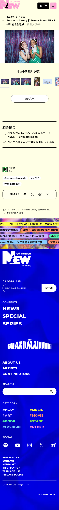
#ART (7, 415)
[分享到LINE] (25, 194)
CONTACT (8, 461)
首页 (4, 210)
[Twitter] (41, 446)
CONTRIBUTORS (17, 374)
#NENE (35, 178)
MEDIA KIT (9, 464)
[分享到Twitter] (32, 194)
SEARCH (8, 384)
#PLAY (8, 410)
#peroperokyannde (15, 178)
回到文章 (29, 98)
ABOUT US (12, 362)
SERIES (12, 324)
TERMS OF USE (11, 471)
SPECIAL (14, 316)
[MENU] (53, 6)
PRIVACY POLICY (13, 475)
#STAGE (36, 421)
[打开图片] (4, 81)
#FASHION (12, 427)
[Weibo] (40, 194)
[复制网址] (47, 194)
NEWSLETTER (12, 281)
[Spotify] (6, 446)
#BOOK (9, 421)
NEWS (14, 210)
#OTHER (37, 427)
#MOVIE (37, 415)
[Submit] (51, 391)
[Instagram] (29, 446)
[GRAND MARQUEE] (29, 344)
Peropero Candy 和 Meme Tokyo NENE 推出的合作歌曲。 (36, 210)
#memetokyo (12, 183)
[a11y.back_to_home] (10, 5)
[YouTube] (17, 446)
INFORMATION (11, 468)
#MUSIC (36, 410)
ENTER (49, 288)
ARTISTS (10, 368)
